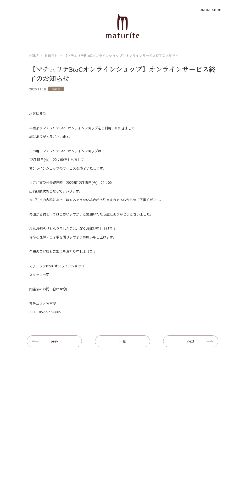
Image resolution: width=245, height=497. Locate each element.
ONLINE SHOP (210, 10)
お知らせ (51, 55)
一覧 (122, 341)
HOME (34, 55)
